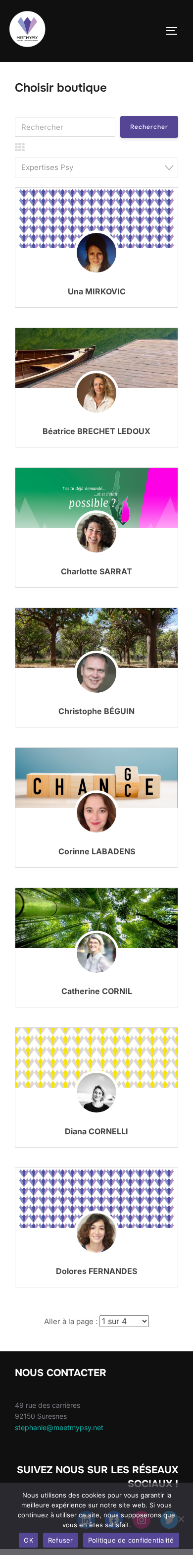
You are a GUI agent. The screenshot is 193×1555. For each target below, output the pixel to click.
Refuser (60, 1540)
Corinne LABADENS (96, 851)
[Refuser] (181, 1519)
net (98, 1427)
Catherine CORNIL (96, 991)
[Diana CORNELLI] (96, 1058)
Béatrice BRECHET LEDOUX (96, 431)
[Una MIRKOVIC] (96, 267)
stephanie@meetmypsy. (54, 1427)
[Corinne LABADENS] (96, 778)
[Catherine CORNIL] (96, 918)
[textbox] (99, 167)
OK (28, 1540)
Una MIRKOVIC (97, 291)
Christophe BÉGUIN (96, 711)
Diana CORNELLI (96, 1131)
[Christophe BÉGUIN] (96, 638)
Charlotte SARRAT (96, 571)
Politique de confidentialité (131, 1540)
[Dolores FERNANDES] (96, 1247)
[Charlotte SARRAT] (96, 498)
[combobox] (96, 167)
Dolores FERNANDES (96, 1271)
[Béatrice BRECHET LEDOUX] (96, 358)
